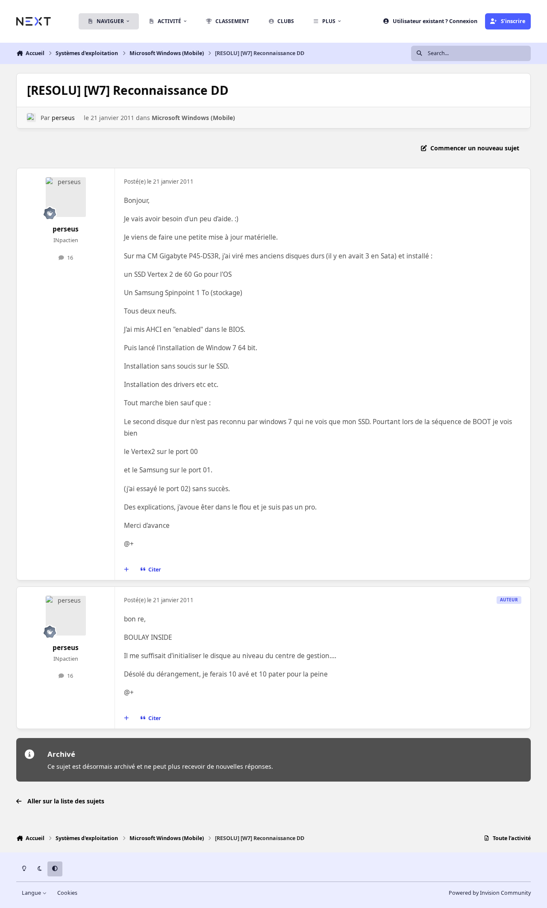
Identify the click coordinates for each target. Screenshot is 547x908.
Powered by (490, 892)
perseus (63, 118)
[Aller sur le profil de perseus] (31, 117)
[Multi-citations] (126, 569)
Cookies (67, 892)
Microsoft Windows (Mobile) (193, 118)
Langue (32, 892)
